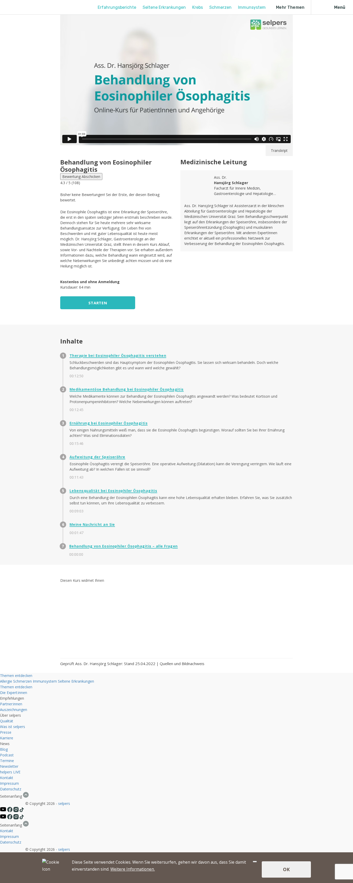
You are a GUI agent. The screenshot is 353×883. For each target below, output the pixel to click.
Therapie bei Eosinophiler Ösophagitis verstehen (118, 355)
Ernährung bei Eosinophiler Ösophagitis (109, 423)
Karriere (6, 737)
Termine (7, 760)
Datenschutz (10, 789)
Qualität (6, 720)
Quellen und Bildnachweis (182, 663)
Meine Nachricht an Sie (92, 524)
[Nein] (255, 861)
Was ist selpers (12, 726)
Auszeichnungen (13, 709)
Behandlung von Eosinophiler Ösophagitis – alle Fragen (123, 546)
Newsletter (9, 766)
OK (286, 869)
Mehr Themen (290, 7)
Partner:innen (11, 703)
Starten (97, 302)
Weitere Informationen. (132, 869)
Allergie (6, 681)
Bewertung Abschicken (81, 176)
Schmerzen (220, 7)
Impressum (9, 783)
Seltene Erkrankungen (164, 7)
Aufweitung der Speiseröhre (97, 456)
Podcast (7, 755)
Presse (5, 732)
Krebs (197, 7)
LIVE (16, 772)
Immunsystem (252, 7)
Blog (4, 749)
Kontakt (6, 777)
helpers (6, 772)
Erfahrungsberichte (117, 7)
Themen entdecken (16, 675)
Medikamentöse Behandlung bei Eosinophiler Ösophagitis (127, 389)
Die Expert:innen (13, 692)
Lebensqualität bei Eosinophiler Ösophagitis (113, 490)
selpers (64, 803)
